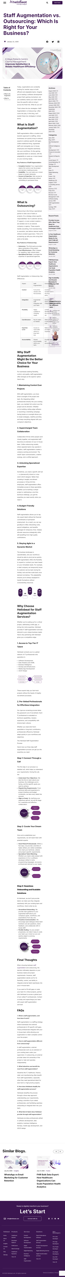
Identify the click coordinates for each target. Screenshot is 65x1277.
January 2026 (52, 105)
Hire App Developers (56, 1242)
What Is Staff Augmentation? (9, 94)
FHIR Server (15, 1245)
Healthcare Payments (14, 1252)
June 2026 (52, 95)
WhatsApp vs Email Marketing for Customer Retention (16, 1177)
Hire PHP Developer (55, 1258)
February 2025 (53, 125)
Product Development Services (42, 1246)
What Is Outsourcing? (8, 99)
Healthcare (52, 180)
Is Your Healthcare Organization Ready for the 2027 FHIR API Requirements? (54, 238)
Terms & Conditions (48, 1272)
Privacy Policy (58, 1272)
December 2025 (53, 107)
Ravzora (51, 192)
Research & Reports (54, 156)
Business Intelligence (27, 1254)
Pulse (50, 190)
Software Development (27, 1241)
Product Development (27, 1236)
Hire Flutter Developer (56, 1247)
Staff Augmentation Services (41, 1241)
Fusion (50, 176)
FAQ (4, 1251)
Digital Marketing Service (42, 1250)
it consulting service (54, 184)
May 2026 (51, 97)
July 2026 (51, 93)
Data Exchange (15, 1248)
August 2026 (52, 91)
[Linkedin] (49, 1218)
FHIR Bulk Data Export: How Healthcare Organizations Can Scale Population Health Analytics (54, 266)
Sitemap (5, 1254)
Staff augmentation (54, 203)
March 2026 (52, 101)
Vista (50, 209)
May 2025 (51, 119)
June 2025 (52, 117)
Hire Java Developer (55, 1237)
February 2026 (53, 103)
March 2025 (52, 123)
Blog (50, 140)
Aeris (50, 138)
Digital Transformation (28, 1246)
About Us (5, 1239)
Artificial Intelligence (54, 146)
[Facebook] (55, 1218)
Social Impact (52, 160)
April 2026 (51, 99)
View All (14, 1256)
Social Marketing (53, 162)
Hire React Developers (56, 1253)
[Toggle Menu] (4, 3)
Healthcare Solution (14, 1236)
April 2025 (51, 121)
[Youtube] (58, 1218)
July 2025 (51, 115)
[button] (47, 41)
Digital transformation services (41, 1254)
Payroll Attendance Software (41, 1236)
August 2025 (52, 113)
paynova (51, 188)
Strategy (51, 164)
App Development (54, 142)
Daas (50, 170)
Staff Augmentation (27, 1260)
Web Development (54, 166)
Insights (51, 182)
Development (52, 150)
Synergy (51, 207)
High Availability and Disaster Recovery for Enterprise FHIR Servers (54, 282)
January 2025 (52, 127)
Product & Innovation (54, 152)
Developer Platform (14, 1241)
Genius (50, 178)
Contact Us (5, 1247)
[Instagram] (52, 1218)
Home (5, 1235)
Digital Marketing (53, 172)
